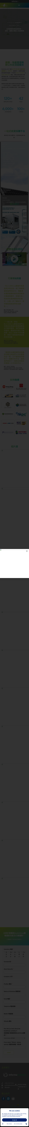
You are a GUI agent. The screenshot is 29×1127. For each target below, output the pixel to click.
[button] (26, 551)
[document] (14, 563)
